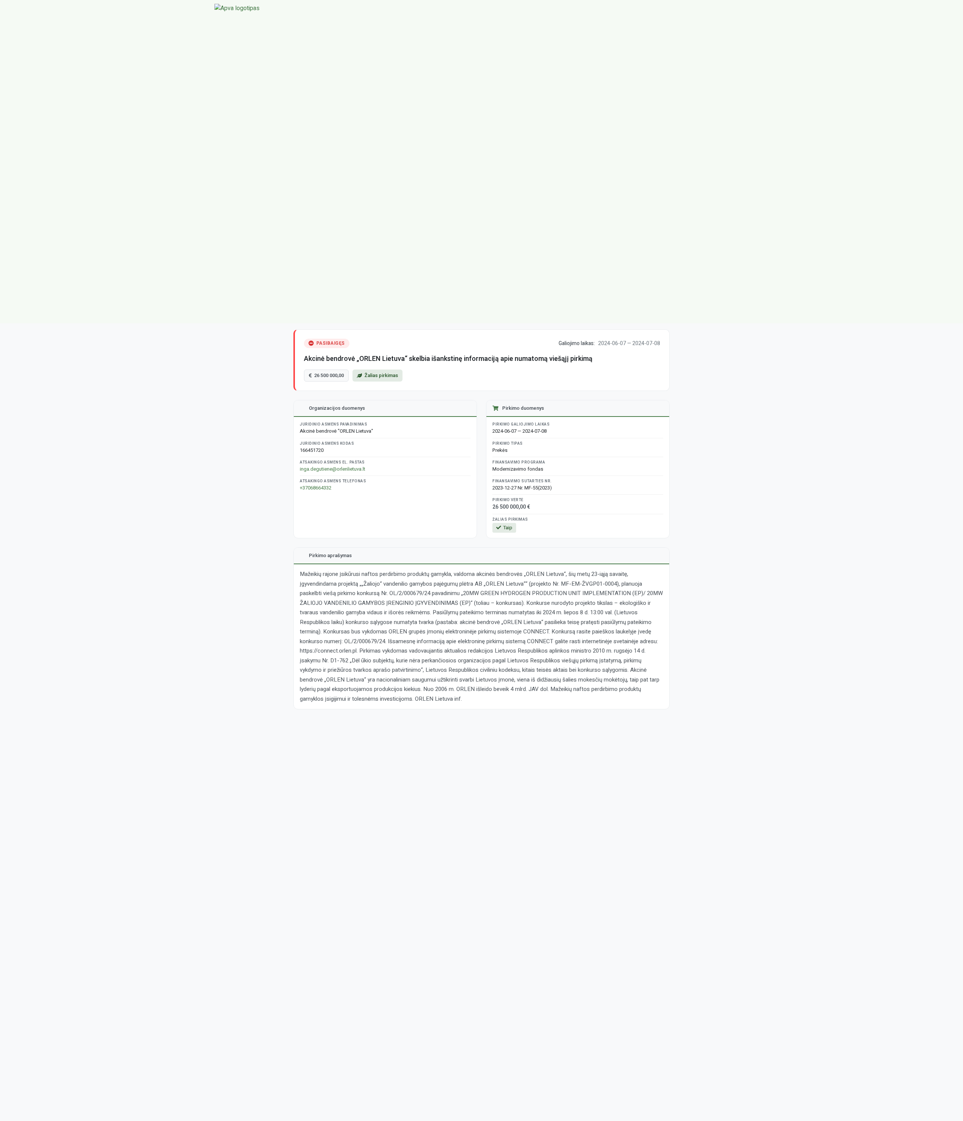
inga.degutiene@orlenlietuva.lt (332, 469)
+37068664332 (315, 487)
